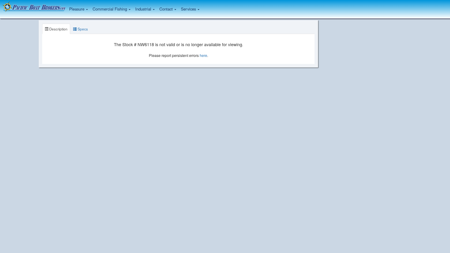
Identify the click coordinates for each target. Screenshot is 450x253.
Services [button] (189, 9)
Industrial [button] (143, 9)
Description (58, 28)
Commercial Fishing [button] (110, 9)
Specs (82, 28)
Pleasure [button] (77, 9)
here (203, 55)
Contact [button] (166, 9)
